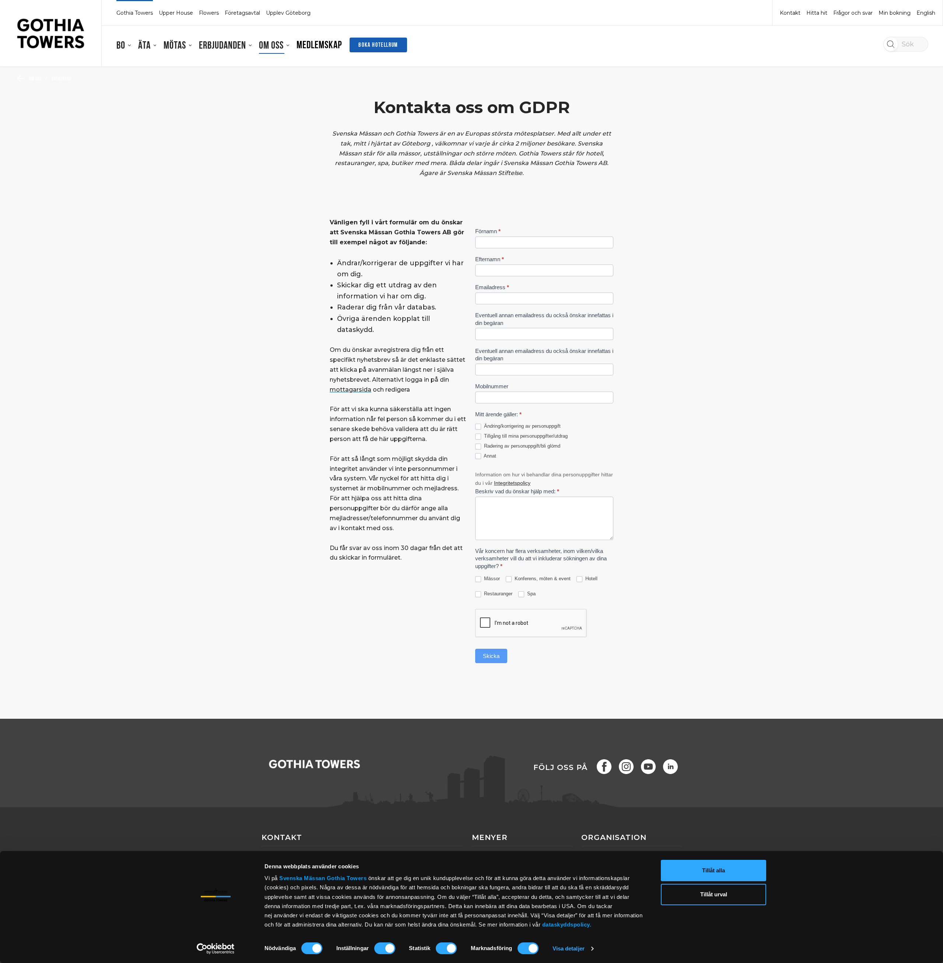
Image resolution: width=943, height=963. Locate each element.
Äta (144, 46)
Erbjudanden (222, 46)
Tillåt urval (713, 895)
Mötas (175, 46)
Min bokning (895, 13)
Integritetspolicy (512, 483)
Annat (489, 456)
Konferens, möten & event (542, 578)
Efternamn (489, 259)
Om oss (271, 46)
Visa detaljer (569, 948)
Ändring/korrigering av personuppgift (522, 426)
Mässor (491, 578)
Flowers (209, 13)
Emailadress (492, 287)
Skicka (491, 656)
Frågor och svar (853, 13)
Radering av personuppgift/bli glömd (521, 446)
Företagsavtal (242, 13)
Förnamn (488, 231)
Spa (531, 593)
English (925, 13)
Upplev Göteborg (288, 13)
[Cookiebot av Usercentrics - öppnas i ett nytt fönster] (215, 948)
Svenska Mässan (302, 878)
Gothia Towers (347, 878)
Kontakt (790, 13)
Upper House (176, 13)
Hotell (590, 578)
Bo (120, 46)
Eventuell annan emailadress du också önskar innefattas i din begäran (544, 319)
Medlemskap (319, 46)
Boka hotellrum (378, 45)
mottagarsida (350, 389)
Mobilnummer (491, 386)
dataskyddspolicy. (567, 924)
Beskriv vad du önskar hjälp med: (517, 491)
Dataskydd (62, 79)
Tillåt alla (713, 870)
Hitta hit (816, 13)
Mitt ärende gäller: (498, 414)
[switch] (384, 948)
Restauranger (497, 593)
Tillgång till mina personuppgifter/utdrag (525, 436)
